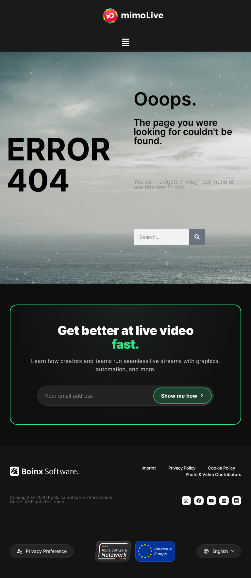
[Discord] (237, 500)
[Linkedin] (224, 500)
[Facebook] (199, 500)
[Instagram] (186, 500)
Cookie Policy (221, 468)
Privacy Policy (181, 468)
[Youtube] (211, 500)
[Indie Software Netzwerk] (113, 551)
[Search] (197, 237)
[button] (125, 43)
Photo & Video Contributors (213, 474)
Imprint (149, 468)
